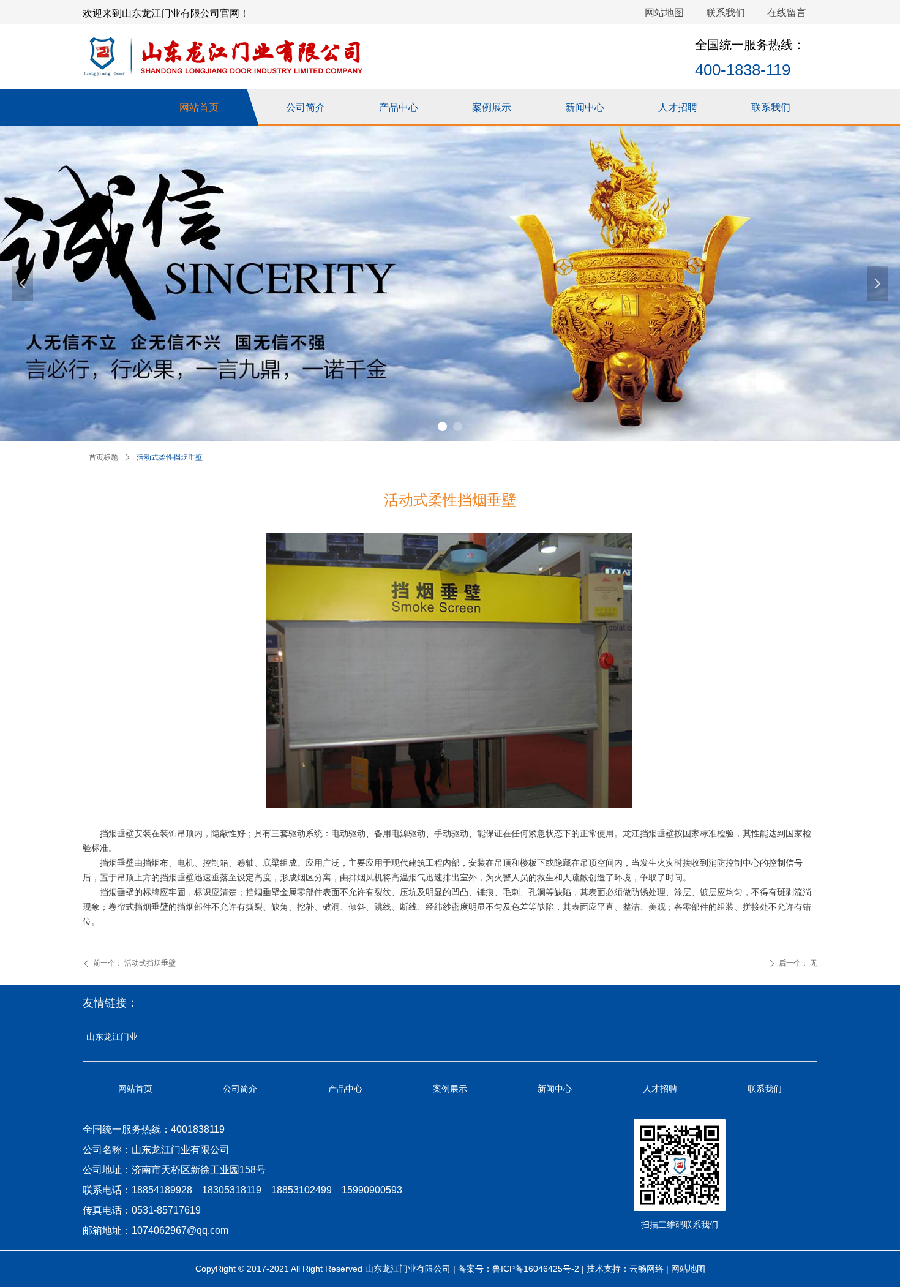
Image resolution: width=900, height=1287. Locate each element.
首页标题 (103, 457)
